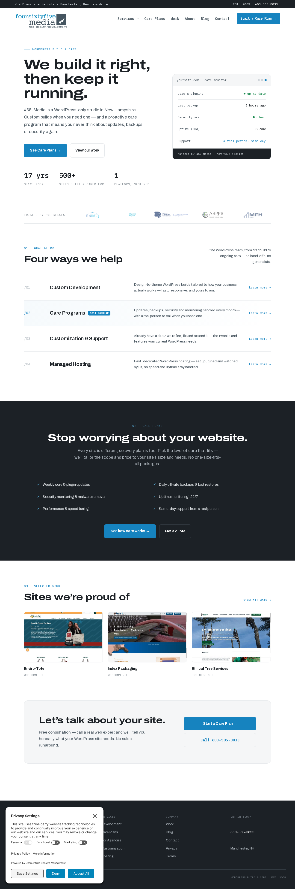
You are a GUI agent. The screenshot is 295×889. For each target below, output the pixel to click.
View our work (87, 150)
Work (175, 18)
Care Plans (154, 18)
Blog (205, 18)
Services (126, 18)
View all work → (257, 600)
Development (111, 824)
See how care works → (130, 531)
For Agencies (111, 840)
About (190, 18)
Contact (222, 18)
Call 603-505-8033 (220, 740)
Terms (171, 856)
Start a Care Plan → (258, 18)
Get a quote (175, 531)
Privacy (171, 848)
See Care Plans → (45, 150)
